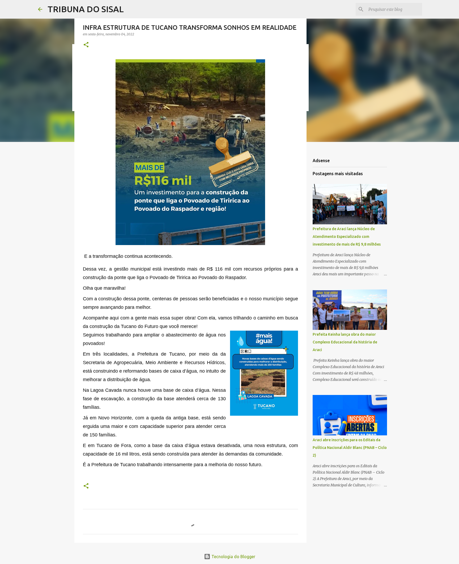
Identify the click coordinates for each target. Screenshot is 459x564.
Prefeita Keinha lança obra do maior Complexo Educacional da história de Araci (345, 342)
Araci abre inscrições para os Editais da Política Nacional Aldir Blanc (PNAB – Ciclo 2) (350, 447)
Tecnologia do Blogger (232, 556)
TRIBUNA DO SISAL (86, 9)
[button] (86, 45)
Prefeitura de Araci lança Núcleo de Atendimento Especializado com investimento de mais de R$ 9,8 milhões (347, 236)
